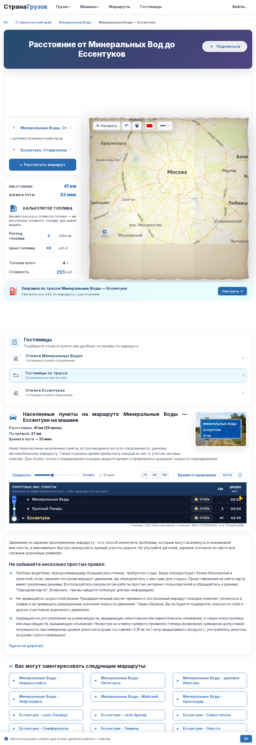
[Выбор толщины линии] (165, 125)
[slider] (52, 475)
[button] (128, 358)
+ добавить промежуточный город (36, 138)
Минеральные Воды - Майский (129, 696)
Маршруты (119, 6)
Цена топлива (22, 248)
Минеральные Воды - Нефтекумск (39, 699)
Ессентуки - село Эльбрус (43, 715)
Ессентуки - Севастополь (207, 715)
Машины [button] (88, 6)
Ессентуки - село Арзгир (124, 715)
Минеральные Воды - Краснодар (202, 699)
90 (154, 475)
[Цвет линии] (149, 125)
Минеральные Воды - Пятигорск (120, 680)
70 (145, 475)
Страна (25, 6)
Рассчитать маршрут (45, 164)
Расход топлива (16, 235)
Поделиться (228, 46)
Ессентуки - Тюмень (120, 728)
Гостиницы (151, 6)
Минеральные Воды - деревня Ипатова (211, 680)
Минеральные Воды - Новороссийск (39, 680)
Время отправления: (197, 475)
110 (164, 475)
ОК (246, 739)
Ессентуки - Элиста (201, 728)
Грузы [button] (62, 6)
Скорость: (22, 475)
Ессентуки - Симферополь (43, 728)
